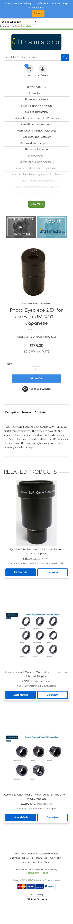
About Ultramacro (29, 854)
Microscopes (35, 156)
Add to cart (20, 572)
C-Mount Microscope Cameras (36, 181)
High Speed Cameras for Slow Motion (36, 187)
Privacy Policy (55, 858)
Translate (26, 26)
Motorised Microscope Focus (36, 143)
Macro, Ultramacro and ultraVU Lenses (36, 118)
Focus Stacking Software (36, 137)
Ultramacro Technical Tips (22, 858)
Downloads (41, 858)
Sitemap (48, 862)
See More (38, 13)
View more (36, 204)
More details (20, 695)
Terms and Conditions (31, 862)
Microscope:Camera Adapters (37, 162)
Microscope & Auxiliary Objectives (36, 131)
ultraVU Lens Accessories (35, 124)
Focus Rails (35, 93)
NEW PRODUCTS (36, 87)
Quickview (52, 572)
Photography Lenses (36, 149)
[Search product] (65, 57)
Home (16, 854)
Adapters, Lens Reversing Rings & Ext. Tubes (36, 174)
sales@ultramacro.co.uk (36, 873)
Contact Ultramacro (48, 854)
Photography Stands (36, 99)
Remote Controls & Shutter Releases (36, 168)
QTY (9, 364)
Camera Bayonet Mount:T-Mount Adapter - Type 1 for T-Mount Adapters (36, 674)
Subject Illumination (36, 112)
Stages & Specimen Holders (36, 106)
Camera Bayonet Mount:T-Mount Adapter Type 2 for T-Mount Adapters (36, 797)
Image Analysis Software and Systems (36, 193)
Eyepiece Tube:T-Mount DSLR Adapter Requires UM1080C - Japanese (37, 552)
